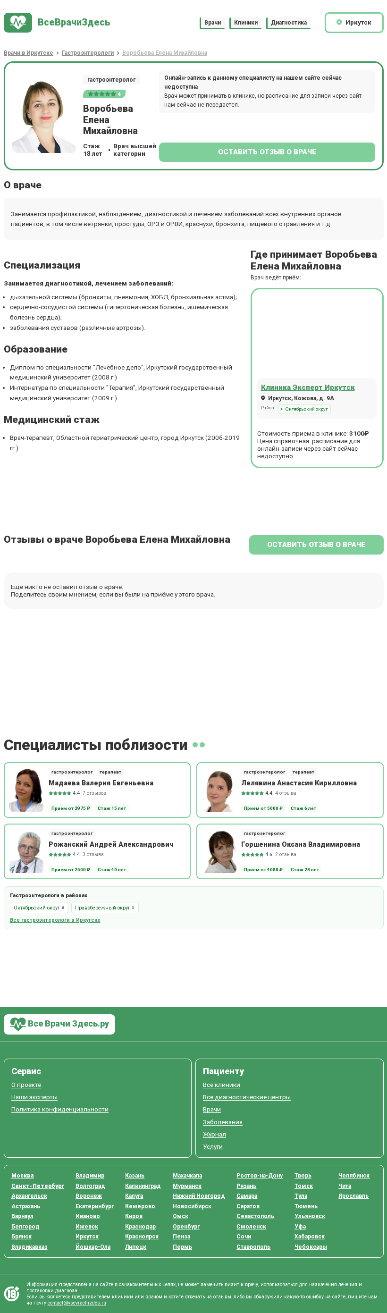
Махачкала (187, 1175)
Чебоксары (310, 1247)
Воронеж (89, 1196)
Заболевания (223, 1122)
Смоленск (251, 1226)
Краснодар (140, 1226)
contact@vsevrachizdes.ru (77, 1303)
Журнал (214, 1134)
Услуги (213, 1146)
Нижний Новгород (199, 1196)
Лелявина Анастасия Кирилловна (299, 783)
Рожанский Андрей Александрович (111, 844)
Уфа (300, 1226)
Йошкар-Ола (93, 1247)
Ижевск (87, 1226)
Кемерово (140, 1206)
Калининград (143, 1186)
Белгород (25, 1226)
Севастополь (255, 1216)
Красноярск (142, 1236)
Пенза (181, 1236)
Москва (22, 1175)
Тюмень (306, 1206)
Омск (180, 1216)
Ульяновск (309, 1216)
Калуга (134, 1196)
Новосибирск (192, 1206)
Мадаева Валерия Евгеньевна (101, 783)
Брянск (21, 1236)
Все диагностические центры (247, 1097)
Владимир (90, 1175)
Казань (134, 1175)
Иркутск (87, 1236)
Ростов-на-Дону (259, 1175)
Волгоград (90, 1186)
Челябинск (354, 1175)
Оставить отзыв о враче (267, 152)
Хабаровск (309, 1236)
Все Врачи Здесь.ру (67, 1023)
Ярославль (353, 1196)
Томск (303, 1186)
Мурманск (187, 1186)
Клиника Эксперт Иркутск (308, 387)
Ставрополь (253, 1247)
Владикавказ (29, 1247)
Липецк (135, 1247)
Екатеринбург (95, 1206)
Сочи (243, 1236)
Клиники (246, 22)
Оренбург (186, 1226)
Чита (344, 1186)
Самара (246, 1196)
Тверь (302, 1175)
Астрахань (25, 1206)
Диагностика (289, 22)
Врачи (212, 22)
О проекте (26, 1084)
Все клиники (221, 1084)
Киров (134, 1216)
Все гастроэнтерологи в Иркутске (55, 920)
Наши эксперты (34, 1097)
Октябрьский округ (307, 409)
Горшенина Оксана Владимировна (300, 844)
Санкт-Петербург (37, 1186)
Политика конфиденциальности (60, 1109)
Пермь (182, 1247)
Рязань (246, 1186)
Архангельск (29, 1196)
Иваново (88, 1216)
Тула (300, 1196)
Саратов (248, 1206)
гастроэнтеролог (111, 79)
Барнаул (22, 1216)
